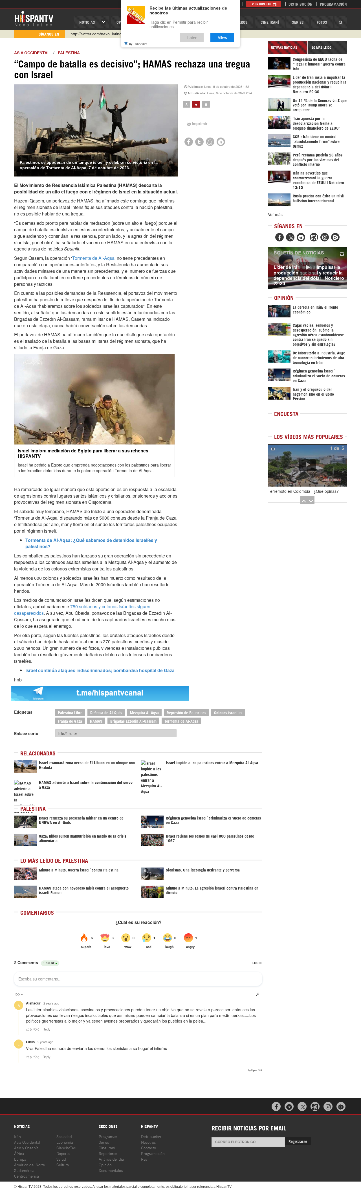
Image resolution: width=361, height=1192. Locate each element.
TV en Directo (261, 4)
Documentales (111, 1170)
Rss (144, 1159)
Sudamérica (24, 1170)
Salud (61, 1159)
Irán (17, 1136)
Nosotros (148, 1142)
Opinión (105, 1164)
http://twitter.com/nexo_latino (96, 34)
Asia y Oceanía (26, 1148)
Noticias (87, 22)
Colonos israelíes (228, 712)
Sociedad (64, 1136)
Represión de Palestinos (186, 712)
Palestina (69, 53)
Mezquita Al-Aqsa (144, 712)
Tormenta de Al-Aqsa (93, 258)
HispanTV (34, 18)
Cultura (62, 1164)
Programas (108, 1136)
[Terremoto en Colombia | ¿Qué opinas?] (307, 465)
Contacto (148, 1148)
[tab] (287, 47)
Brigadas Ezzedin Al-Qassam (133, 721)
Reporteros (108, 1153)
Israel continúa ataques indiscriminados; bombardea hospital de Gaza (100, 670)
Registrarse (298, 1141)
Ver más (275, 214)
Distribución (300, 4)
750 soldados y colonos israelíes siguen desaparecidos (82, 609)
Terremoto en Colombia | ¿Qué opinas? (303, 491)
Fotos (322, 22)
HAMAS (96, 721)
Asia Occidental (27, 1142)
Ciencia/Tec (66, 1148)
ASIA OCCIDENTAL (32, 53)
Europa (20, 1159)
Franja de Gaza (70, 721)
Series (298, 22)
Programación (333, 4)
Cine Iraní (270, 22)
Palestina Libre (70, 712)
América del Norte (29, 1164)
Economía (64, 1142)
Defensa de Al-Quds (106, 712)
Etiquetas (23, 712)
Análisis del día (111, 1159)
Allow (222, 37)
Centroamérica (26, 1176)
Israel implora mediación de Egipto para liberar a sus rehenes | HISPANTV (84, 453)
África (19, 1153)
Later (192, 37)
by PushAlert (138, 43)
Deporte (63, 1153)
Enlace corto (26, 733)
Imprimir (199, 123)
